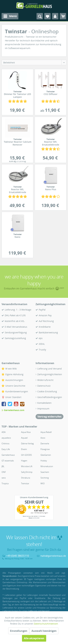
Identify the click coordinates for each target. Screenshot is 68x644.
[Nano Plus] (50, 175)
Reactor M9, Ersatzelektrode (50, 142)
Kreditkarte (45, 326)
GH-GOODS (26, 454)
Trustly (42, 349)
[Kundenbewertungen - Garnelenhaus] (34, 509)
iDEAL (42, 343)
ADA (4, 432)
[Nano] (17, 223)
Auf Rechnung (46, 321)
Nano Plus (50, 188)
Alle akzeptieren (34, 638)
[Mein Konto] (55, 16)
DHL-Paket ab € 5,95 (15, 315)
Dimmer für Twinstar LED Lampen (17, 94)
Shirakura (25, 477)
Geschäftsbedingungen (49, 397)
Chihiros (5, 443)
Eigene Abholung (14, 374)
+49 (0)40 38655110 (17, 555)
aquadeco (6, 437)
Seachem (44, 472)
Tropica (5, 483)
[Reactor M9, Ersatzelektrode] (50, 127)
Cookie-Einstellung (47, 391)
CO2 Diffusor (50, 93)
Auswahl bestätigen (44, 631)
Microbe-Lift (26, 466)
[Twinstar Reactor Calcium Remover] (17, 127)
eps (41, 338)
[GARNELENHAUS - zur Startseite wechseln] (34, 5)
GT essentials (8, 460)
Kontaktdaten (44, 402)
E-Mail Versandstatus (16, 326)
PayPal (42, 309)
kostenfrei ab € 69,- (15, 321)
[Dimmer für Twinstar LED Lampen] (17, 80)
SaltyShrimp (26, 472)
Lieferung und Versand (49, 368)
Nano (17, 235)
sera (4, 477)
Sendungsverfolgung (16, 332)
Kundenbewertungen (16, 391)
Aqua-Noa (26, 432)
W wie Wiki (11, 368)
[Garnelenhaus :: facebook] (4, 404)
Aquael (24, 437)
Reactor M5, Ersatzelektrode (17, 190)
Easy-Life (6, 449)
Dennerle (44, 443)
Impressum (43, 408)
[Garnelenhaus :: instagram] (22, 404)
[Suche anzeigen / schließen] (40, 16)
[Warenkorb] (63, 16)
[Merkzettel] (47, 16)
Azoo (42, 437)
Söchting (44, 477)
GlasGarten (45, 454)
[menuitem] (10, 16)
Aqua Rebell (46, 432)
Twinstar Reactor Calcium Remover (17, 142)
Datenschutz (44, 385)
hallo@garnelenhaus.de (53, 555)
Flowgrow (45, 449)
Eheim (24, 449)
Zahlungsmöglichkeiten (49, 374)
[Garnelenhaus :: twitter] (10, 404)
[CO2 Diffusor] (50, 80)
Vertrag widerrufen (49, 416)
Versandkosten (10, 576)
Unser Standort (13, 397)
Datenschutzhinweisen (46, 623)
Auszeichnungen (14, 380)
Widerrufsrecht (45, 380)
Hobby (43, 460)
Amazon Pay (45, 315)
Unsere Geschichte (15, 385)
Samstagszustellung (15, 338)
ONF (4, 472)
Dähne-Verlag (27, 443)
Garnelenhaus (8, 454)
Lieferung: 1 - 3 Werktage (18, 309)
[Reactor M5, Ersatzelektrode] (17, 175)
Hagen (24, 460)
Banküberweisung (48, 332)
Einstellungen (18, 631)
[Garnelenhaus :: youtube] (16, 404)
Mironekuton (46, 466)
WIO (42, 483)
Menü (13, 16)
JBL (3, 466)
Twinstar (25, 483)
